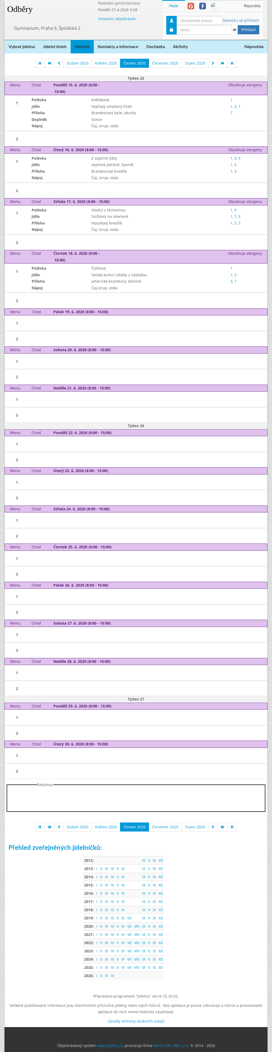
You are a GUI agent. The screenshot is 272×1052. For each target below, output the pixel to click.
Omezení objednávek (116, 18)
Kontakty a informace (118, 47)
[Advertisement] (136, 799)
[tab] (191, 6)
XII (161, 860)
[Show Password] (234, 30)
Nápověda (252, 6)
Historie (82, 47)
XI (154, 860)
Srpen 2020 (195, 63)
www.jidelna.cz (110, 1045)
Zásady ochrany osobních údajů (136, 1021)
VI (123, 868)
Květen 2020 (106, 63)
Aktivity (180, 47)
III (106, 868)
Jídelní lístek (55, 47)
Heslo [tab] (173, 6)
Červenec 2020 (165, 63)
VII (129, 917)
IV (112, 868)
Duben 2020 (77, 63)
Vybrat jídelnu (21, 47)
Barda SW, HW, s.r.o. (171, 1045)
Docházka (155, 47)
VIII (136, 926)
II (101, 868)
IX (143, 860)
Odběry (20, 9)
